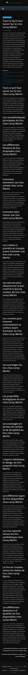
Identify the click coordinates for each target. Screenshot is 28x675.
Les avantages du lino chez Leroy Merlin (14, 80)
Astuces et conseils (7, 17)
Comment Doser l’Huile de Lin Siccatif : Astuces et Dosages (13, 655)
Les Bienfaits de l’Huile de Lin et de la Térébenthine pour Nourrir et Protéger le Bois (15, 649)
